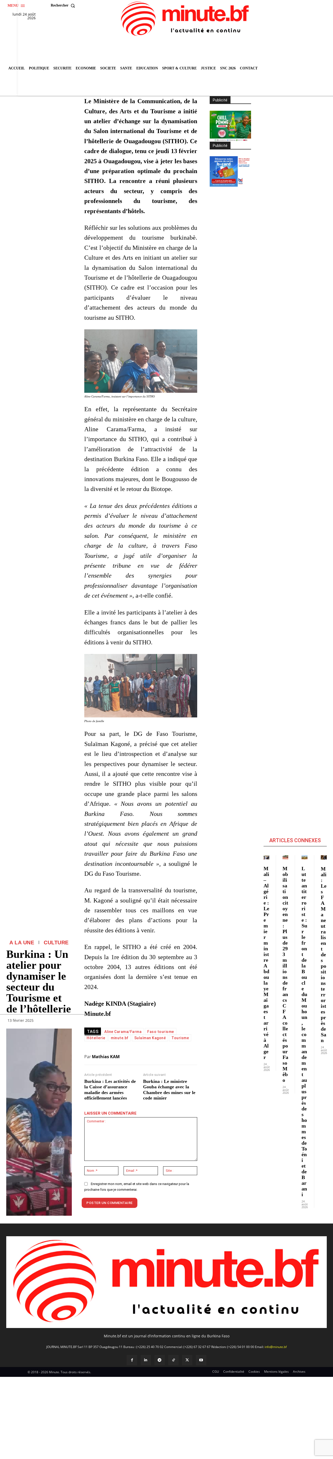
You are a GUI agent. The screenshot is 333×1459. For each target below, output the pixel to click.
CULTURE (56, 942)
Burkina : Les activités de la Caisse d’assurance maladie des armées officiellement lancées (110, 1090)
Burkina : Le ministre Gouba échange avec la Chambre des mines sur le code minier (169, 1090)
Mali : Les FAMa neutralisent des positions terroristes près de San (323, 954)
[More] (66, 1021)
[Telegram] (160, 1360)
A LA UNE (21, 942)
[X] (187, 1360)
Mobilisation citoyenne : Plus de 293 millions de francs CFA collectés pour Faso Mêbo (285, 974)
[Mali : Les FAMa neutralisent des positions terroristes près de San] (324, 857)
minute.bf (120, 1038)
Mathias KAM (106, 1056)
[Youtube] (201, 1360)
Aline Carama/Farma (123, 1032)
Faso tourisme (160, 1032)
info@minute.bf (276, 1347)
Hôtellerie (96, 1038)
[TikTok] (173, 1360)
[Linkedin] (146, 1360)
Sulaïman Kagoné (150, 1038)
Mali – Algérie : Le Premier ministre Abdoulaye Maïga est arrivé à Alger (266, 963)
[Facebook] (132, 1360)
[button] (64, 5)
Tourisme (180, 1038)
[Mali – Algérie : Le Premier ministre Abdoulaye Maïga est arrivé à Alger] (266, 857)
